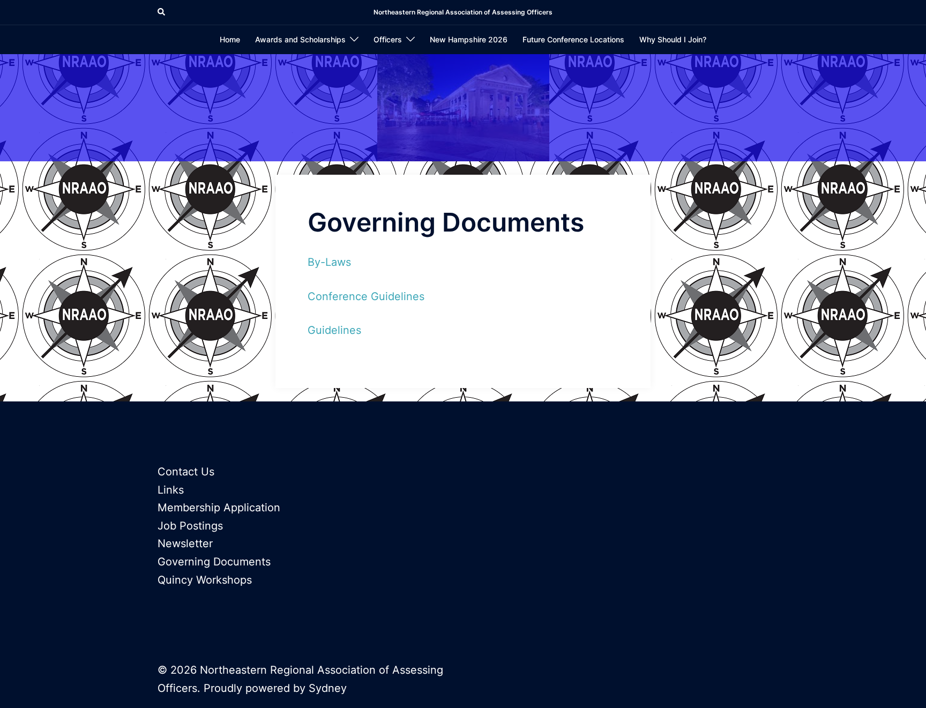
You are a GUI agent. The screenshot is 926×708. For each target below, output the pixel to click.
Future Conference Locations (573, 39)
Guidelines (334, 330)
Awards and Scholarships (300, 39)
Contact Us (186, 471)
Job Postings (190, 525)
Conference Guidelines (366, 296)
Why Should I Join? (672, 39)
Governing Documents (214, 561)
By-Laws (329, 262)
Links (171, 489)
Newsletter (185, 543)
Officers (388, 39)
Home (230, 39)
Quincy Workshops (205, 579)
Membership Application (219, 507)
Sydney (328, 688)
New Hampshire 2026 (468, 39)
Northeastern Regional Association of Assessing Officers (463, 12)
